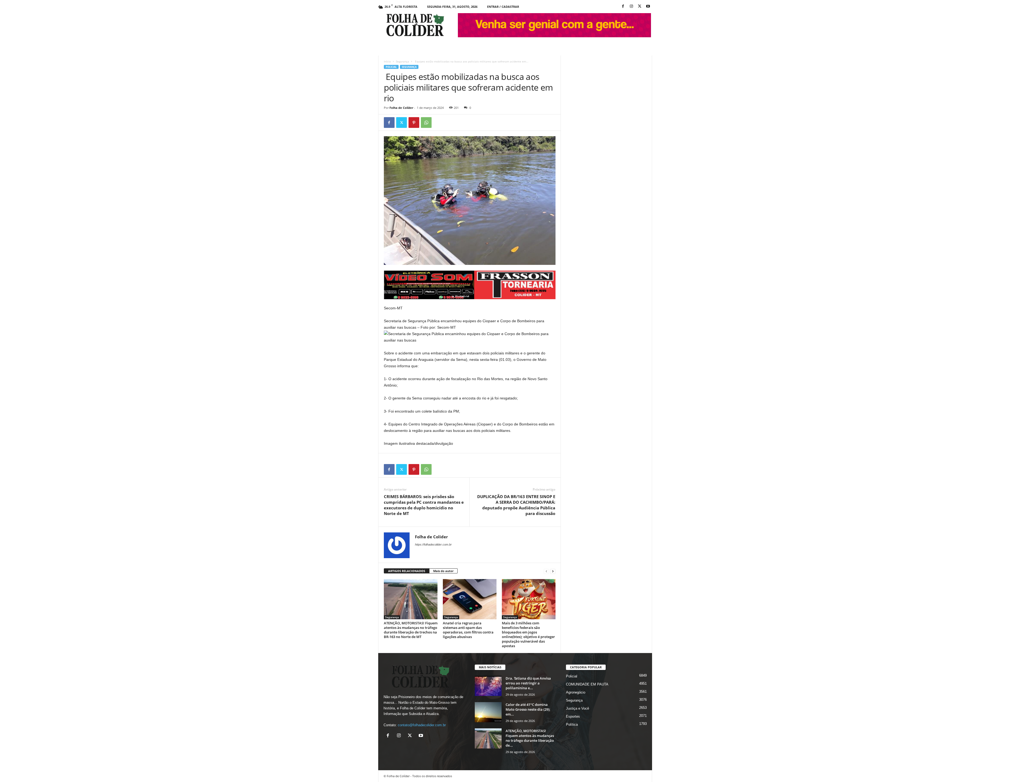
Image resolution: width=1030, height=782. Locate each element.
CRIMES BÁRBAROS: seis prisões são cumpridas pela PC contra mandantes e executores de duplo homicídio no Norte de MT (424, 505)
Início (387, 61)
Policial (391, 67)
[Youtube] (648, 6)
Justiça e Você (577, 708)
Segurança (402, 61)
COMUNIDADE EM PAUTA (587, 684)
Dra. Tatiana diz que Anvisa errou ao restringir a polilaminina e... (528, 683)
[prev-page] (546, 571)
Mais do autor (443, 571)
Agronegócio (575, 692)
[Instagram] (631, 6)
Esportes (573, 716)
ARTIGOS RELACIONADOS (406, 571)
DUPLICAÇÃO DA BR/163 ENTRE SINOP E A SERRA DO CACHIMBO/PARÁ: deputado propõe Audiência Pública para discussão (516, 505)
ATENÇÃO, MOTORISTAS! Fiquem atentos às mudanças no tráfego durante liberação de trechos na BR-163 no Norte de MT (410, 630)
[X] (640, 6)
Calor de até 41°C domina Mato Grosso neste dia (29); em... (528, 709)
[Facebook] (623, 6)
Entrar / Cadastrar (503, 7)
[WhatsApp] (426, 122)
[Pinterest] (414, 122)
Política (572, 724)
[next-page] (553, 571)
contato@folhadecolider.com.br (422, 725)
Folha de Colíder (401, 108)
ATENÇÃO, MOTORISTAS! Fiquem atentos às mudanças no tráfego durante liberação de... (530, 738)
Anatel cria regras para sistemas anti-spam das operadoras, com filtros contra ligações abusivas (468, 630)
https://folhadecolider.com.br (433, 544)
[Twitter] (401, 122)
